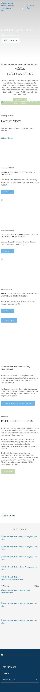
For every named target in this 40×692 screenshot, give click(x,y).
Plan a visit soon (10, 40)
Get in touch (9, 667)
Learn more (8, 471)
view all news (9, 320)
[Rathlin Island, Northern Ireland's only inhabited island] (8, 7)
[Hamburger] (37, 7)
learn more (8, 354)
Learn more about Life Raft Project (17, 403)
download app (9, 515)
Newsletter (9, 679)
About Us (7, 673)
